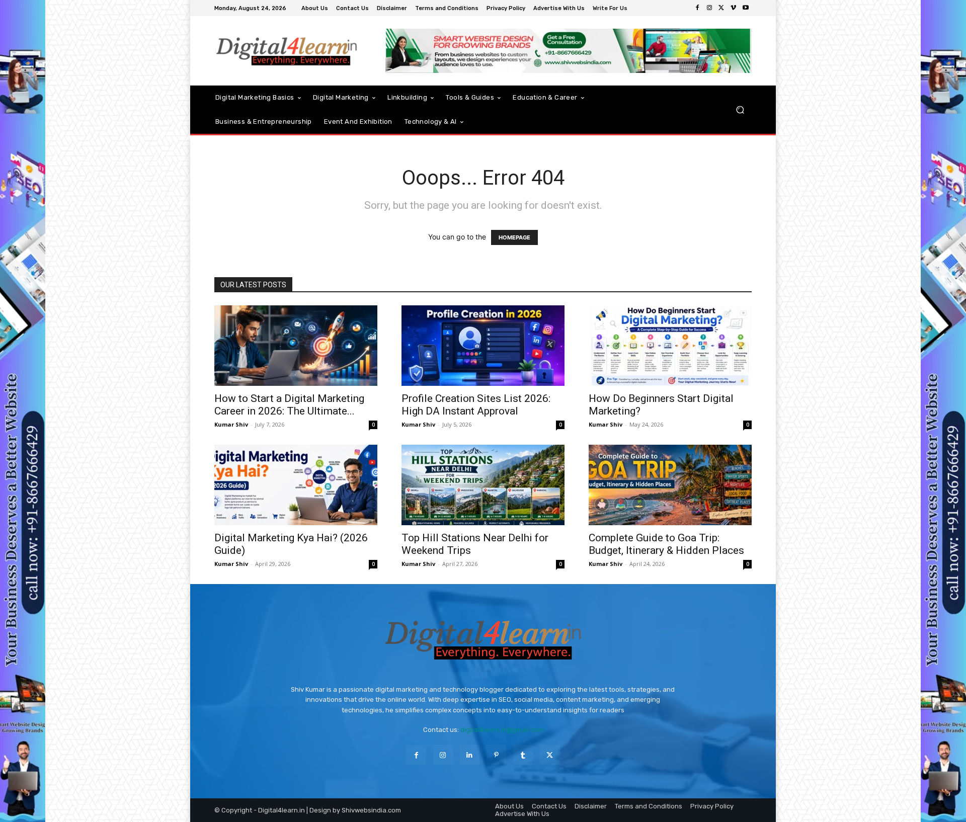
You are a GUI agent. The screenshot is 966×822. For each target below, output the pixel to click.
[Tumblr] (523, 755)
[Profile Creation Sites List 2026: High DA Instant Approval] (483, 345)
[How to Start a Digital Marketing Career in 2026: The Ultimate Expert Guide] (295, 345)
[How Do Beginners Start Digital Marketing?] (670, 345)
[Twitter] (721, 8)
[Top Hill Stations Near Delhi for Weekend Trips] (483, 485)
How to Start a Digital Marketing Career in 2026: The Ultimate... (289, 404)
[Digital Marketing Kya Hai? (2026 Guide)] (295, 485)
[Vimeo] (734, 8)
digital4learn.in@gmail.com (501, 729)
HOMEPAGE (514, 237)
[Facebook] (697, 8)
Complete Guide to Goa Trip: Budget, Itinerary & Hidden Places (666, 544)
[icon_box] (611, 9)
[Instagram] (709, 8)
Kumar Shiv (231, 424)
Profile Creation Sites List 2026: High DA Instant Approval (475, 404)
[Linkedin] (469, 755)
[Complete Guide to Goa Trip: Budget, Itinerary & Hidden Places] (670, 485)
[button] (740, 109)
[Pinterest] (496, 755)
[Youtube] (746, 8)
